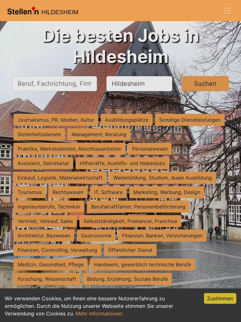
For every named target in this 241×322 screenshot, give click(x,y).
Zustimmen (220, 298)
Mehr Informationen (99, 313)
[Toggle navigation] (227, 10)
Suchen (205, 83)
